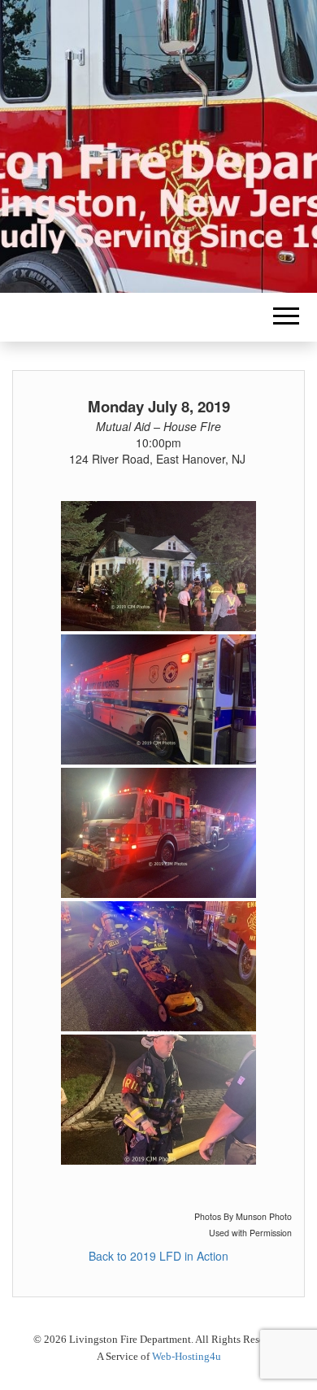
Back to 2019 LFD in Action (158, 1256)
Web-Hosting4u (186, 1356)
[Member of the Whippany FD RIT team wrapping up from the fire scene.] (158, 1100)
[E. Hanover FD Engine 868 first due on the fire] (158, 833)
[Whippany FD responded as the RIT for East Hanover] (158, 966)
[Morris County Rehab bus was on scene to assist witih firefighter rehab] (158, 699)
